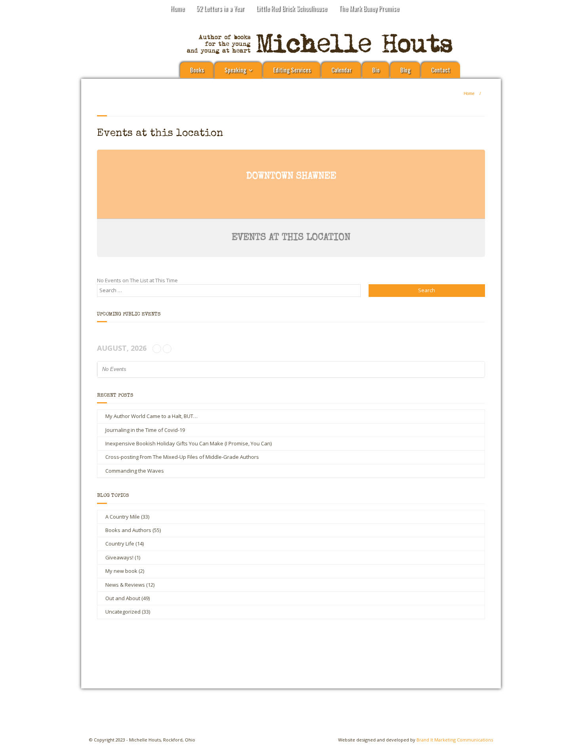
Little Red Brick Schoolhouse (291, 8)
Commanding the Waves (134, 470)
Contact (440, 69)
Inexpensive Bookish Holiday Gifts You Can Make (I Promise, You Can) (188, 443)
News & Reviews (125, 584)
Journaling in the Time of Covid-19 (145, 429)
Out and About (122, 598)
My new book (121, 570)
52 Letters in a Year (220, 8)
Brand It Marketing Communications (455, 740)
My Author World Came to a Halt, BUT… (151, 416)
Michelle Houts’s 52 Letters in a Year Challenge (216, 654)
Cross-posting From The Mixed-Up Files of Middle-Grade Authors (182, 456)
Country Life (119, 543)
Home (177, 8)
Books (197, 69)
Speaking (235, 69)
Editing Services (292, 69)
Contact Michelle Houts (372, 651)
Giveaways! (119, 557)
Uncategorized (123, 611)
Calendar (341, 69)
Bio (376, 69)
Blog (405, 69)
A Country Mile (122, 516)
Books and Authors (128, 530)
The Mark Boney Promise (369, 8)
